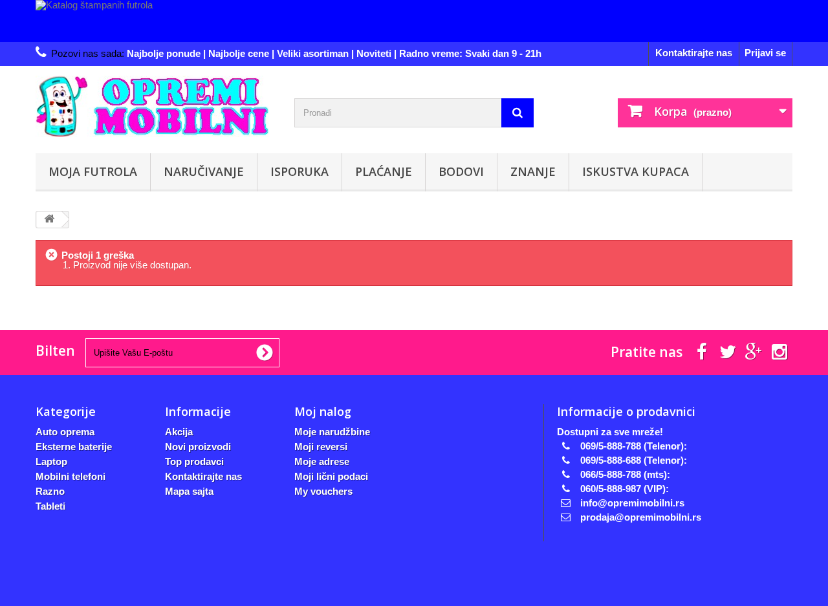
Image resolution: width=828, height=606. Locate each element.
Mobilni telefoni (70, 476)
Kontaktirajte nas (693, 52)
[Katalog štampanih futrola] (414, 21)
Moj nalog (322, 411)
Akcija (179, 431)
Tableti (50, 506)
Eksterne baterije (74, 446)
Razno (50, 491)
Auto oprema (65, 431)
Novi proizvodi (198, 446)
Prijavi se (765, 52)
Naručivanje (204, 171)
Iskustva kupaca (635, 171)
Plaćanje (383, 171)
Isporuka (299, 171)
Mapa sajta (189, 491)
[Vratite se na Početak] (49, 219)
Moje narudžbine (332, 431)
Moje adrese (321, 461)
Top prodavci (194, 461)
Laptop (51, 461)
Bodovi (461, 171)
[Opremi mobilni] (155, 106)
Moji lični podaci (331, 476)
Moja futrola (93, 171)
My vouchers (323, 491)
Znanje (533, 171)
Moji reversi (320, 446)
